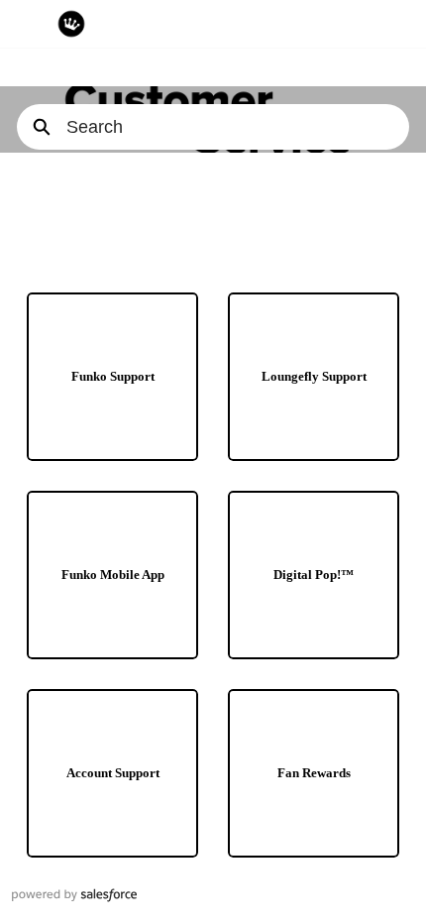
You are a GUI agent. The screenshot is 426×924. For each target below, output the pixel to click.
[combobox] (237, 127)
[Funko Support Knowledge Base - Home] (71, 24)
